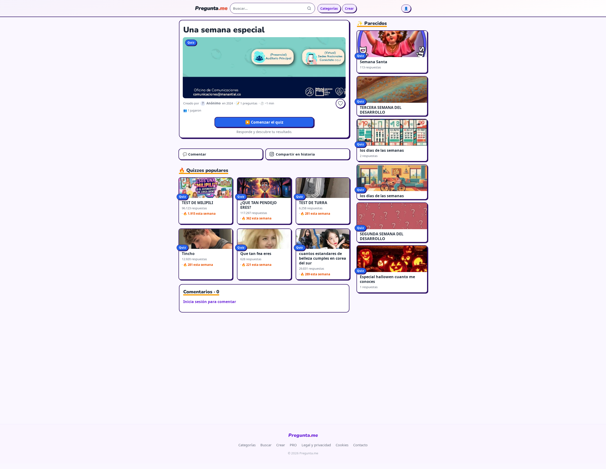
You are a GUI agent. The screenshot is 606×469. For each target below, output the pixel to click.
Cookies (342, 444)
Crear (349, 8)
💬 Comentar (194, 154)
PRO (293, 444)
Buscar (266, 444)
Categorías (329, 8)
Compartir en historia (295, 154)
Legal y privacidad (316, 444)
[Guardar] (340, 103)
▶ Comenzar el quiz (264, 122)
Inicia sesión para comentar (209, 301)
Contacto (360, 444)
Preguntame (303, 435)
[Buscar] (309, 8)
